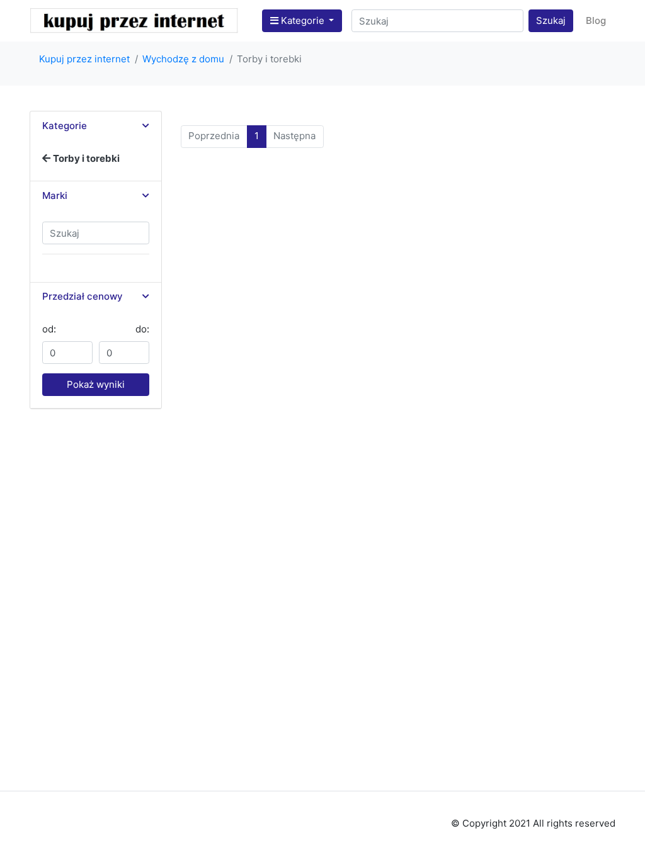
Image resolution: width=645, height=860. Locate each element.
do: (142, 329)
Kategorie (302, 20)
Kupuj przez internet (84, 59)
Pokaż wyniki (96, 384)
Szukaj (551, 20)
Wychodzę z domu (183, 59)
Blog (596, 20)
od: (49, 329)
